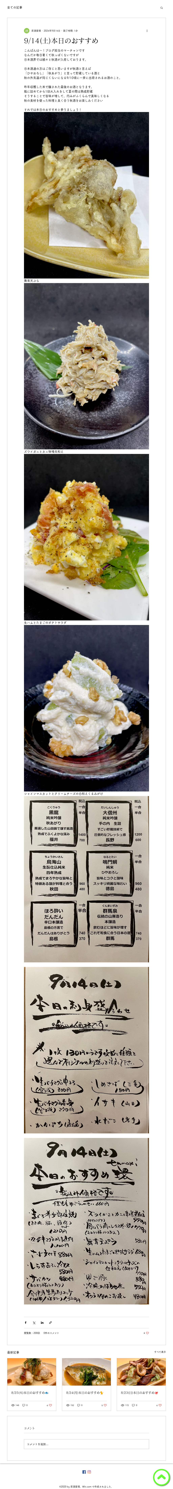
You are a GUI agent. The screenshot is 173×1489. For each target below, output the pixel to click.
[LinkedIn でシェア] (42, 1322)
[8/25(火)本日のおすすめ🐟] (31, 1372)
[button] (161, 7)
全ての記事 (14, 7)
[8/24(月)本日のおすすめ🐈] (86, 1372)
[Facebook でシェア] (25, 1322)
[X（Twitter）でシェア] (33, 1322)
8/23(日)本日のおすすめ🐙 (139, 1392)
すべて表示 (160, 1352)
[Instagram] (89, 1472)
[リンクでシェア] (50, 1322)
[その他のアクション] (147, 31)
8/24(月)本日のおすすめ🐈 (84, 1392)
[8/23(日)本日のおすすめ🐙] (141, 1372)
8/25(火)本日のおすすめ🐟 (29, 1392)
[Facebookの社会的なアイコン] (84, 1472)
